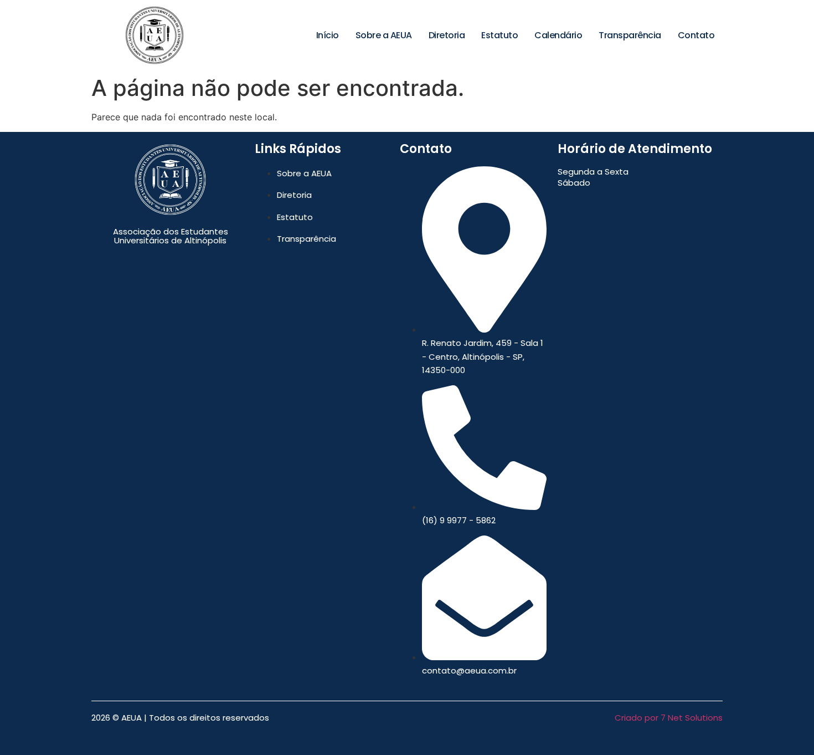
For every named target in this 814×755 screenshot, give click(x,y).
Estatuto (499, 35)
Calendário (558, 35)
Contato (696, 35)
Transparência (630, 35)
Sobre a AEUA (384, 35)
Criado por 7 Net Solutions (669, 717)
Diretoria (447, 35)
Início (327, 35)
